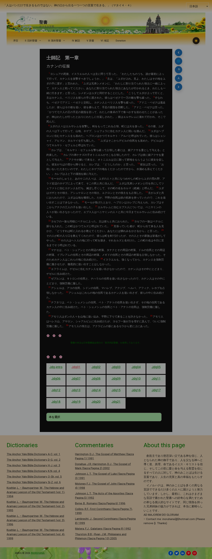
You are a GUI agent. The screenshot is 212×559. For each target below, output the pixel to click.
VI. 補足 (105, 40)
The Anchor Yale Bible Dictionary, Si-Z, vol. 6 (34, 482)
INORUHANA (38, 553)
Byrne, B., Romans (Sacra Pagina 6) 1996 (100, 503)
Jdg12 (55, 390)
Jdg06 (55, 378)
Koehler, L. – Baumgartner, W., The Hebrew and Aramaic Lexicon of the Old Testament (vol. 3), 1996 (36, 520)
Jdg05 (156, 367)
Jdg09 (116, 378)
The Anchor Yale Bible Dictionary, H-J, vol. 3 (33, 465)
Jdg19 (75, 402)
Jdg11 (156, 378)
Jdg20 (96, 402)
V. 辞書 (90, 40)
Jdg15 (116, 390)
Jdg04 (136, 367)
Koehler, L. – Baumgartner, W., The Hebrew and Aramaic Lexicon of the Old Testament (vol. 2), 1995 (36, 506)
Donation (121, 40)
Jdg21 (116, 402)
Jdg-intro (55, 367)
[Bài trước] (178, 52)
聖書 (43, 22)
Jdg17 (156, 390)
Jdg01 (75, 367)
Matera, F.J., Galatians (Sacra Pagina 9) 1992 (103, 528)
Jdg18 (55, 402)
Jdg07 (75, 378)
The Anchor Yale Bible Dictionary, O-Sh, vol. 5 (34, 476)
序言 (15, 40)
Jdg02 (96, 367)
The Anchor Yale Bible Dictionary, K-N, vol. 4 (33, 471)
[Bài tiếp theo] (178, 87)
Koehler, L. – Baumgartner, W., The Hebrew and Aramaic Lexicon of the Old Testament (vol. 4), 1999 (36, 534)
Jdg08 (96, 378)
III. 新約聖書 (54, 40)
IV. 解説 (76, 40)
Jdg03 (116, 367)
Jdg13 (75, 390)
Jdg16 (136, 390)
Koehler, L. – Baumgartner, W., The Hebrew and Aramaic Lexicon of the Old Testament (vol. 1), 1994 (36, 492)
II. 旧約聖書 (31, 40)
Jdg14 (96, 390)
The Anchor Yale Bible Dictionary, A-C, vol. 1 (33, 454)
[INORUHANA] (170, 553)
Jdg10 (136, 378)
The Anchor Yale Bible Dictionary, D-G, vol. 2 (33, 459)
